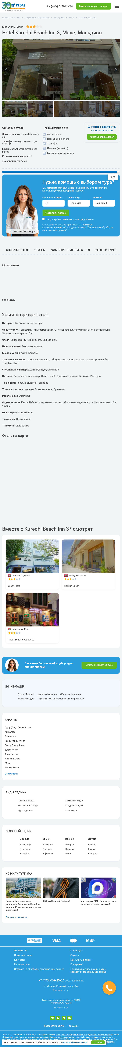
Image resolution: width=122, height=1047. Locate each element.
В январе (47, 849)
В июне (92, 844)
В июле (92, 849)
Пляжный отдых (26, 800)
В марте (69, 844)
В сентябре (26, 844)
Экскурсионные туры (28, 805)
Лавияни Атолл (13, 758)
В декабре (48, 844)
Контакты (19, 959)
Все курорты (11, 773)
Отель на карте (105, 250)
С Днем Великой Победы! (56, 901)
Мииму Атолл (12, 767)
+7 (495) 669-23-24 (60, 6)
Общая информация (70, 694)
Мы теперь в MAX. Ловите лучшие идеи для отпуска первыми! (98, 902)
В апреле (70, 849)
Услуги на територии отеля (70, 250)
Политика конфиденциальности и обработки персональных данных (88, 970)
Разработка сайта (54, 1026)
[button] (8, 70)
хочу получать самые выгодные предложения (70, 219)
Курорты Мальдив (47, 694)
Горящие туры (22, 964)
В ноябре (24, 853)
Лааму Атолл (11, 754)
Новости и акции (23, 955)
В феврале (48, 853)
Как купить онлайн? (80, 959)
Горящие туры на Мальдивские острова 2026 (61, 698)
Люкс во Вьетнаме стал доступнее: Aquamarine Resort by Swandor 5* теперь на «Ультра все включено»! (23, 905)
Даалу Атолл (11, 749)
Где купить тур (61, 990)
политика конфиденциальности (71, 1034)
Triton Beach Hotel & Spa (21, 639)
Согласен (98, 1042)
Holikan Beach (71, 585)
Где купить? (76, 964)
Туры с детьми (25, 810)
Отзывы (39, 250)
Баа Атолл (10, 736)
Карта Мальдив (26, 698)
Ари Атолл (10, 732)
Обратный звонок (74, 980)
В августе (93, 853)
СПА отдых (71, 810)
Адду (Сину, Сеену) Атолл (18, 727)
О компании (20, 950)
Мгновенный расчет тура (99, 665)
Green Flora (14, 585)
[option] (32, 556)
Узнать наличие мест (102, 137)
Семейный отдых (74, 800)
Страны (74, 955)
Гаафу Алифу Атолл (15, 740)
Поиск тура (76, 950)
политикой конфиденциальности (73, 1042)
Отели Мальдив (26, 694)
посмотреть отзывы (102, 130)
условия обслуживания (100, 1034)
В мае (68, 853)
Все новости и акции (16, 917)
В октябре (25, 849)
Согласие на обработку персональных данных (39, 969)
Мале (7, 763)
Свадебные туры (74, 805)
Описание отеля (17, 250)
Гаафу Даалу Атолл (15, 745)
